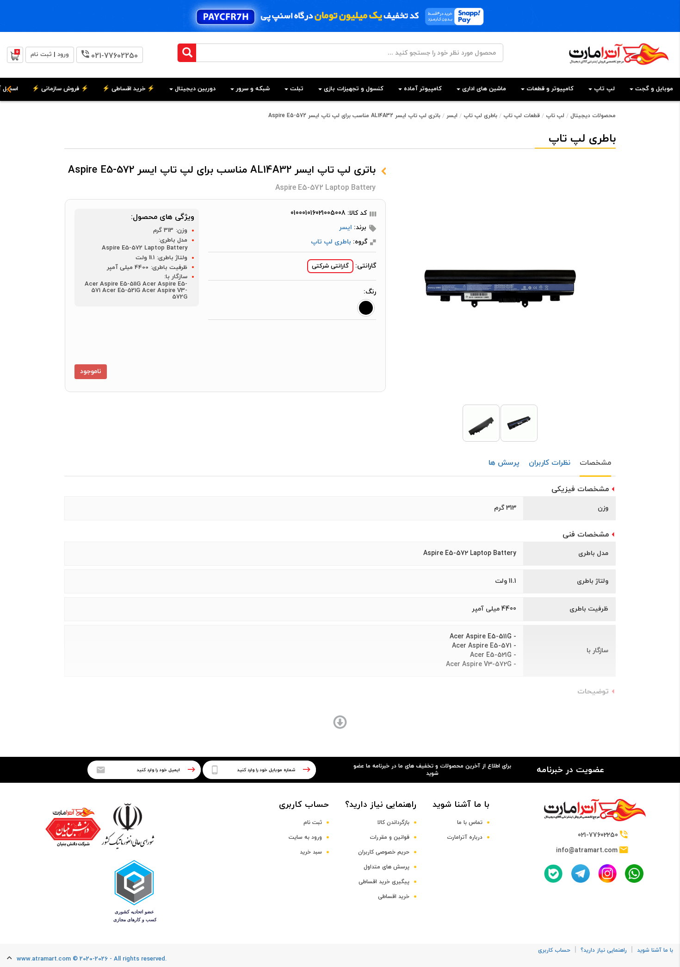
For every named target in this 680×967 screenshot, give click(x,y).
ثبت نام (312, 822)
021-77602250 (114, 56)
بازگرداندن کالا (393, 822)
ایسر (451, 115)
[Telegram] (580, 873)
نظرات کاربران (549, 463)
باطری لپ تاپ (480, 115)
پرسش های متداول (386, 867)
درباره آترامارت (464, 837)
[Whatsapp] (634, 873)
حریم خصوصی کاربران (383, 852)
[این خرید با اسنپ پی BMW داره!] (340, 16)
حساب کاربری (304, 805)
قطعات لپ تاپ (521, 115)
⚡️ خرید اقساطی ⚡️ (128, 89)
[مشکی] (366, 308)
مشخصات (595, 463)
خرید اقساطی (393, 896)
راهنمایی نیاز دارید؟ (380, 805)
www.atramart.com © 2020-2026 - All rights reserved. (92, 959)
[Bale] (553, 873)
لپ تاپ (555, 115)
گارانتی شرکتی (330, 266)
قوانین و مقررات (389, 837)
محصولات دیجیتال (593, 115)
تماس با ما (469, 822)
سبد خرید (311, 852)
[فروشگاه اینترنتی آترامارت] (618, 69)
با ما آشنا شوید (461, 805)
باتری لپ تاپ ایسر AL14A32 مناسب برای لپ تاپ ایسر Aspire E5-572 (354, 115)
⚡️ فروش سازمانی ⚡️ (60, 89)
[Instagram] (607, 873)
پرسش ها (503, 463)
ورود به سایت (305, 837)
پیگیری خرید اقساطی (384, 882)
